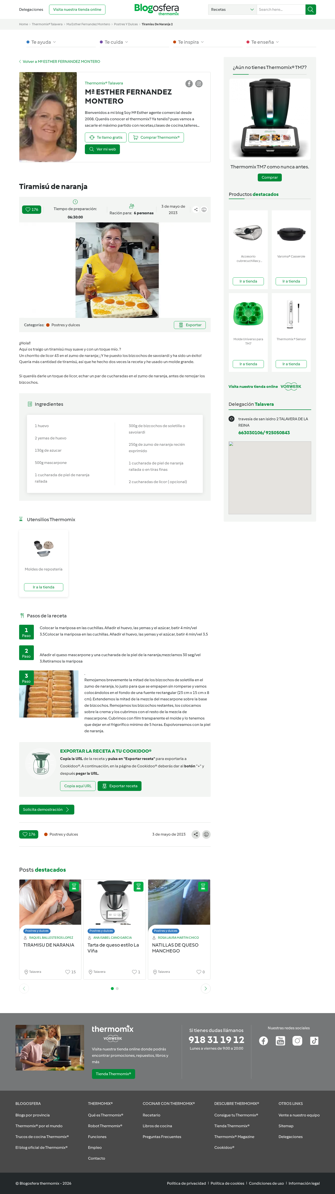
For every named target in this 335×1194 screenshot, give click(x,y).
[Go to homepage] (157, 9)
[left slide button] (24, 988)
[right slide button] (206, 988)
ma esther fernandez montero (88, 24)
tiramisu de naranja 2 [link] (157, 24)
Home (23, 24)
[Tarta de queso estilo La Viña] (115, 908)
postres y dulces (126, 24)
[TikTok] (314, 1040)
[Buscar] (311, 9)
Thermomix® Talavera (47, 24)
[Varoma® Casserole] (291, 231)
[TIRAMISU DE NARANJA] (50, 908)
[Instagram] (297, 1040)
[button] (232, 9)
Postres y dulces (37, 931)
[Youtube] (280, 1040)
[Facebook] (263, 1040)
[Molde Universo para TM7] (248, 314)
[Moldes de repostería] (43, 548)
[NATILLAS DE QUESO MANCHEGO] (179, 908)
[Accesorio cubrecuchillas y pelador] (248, 231)
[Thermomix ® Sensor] (291, 314)
